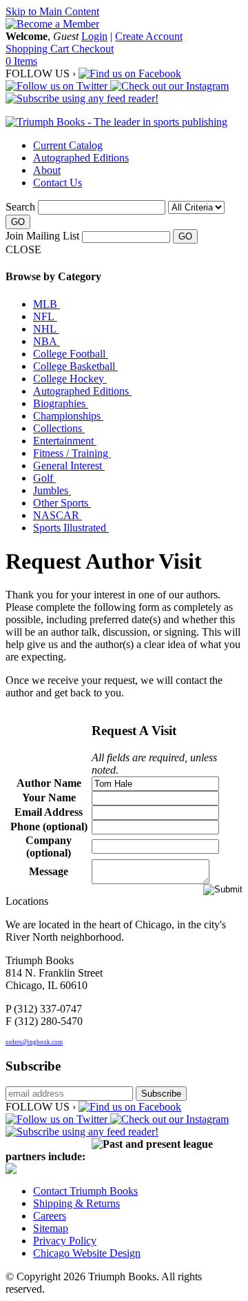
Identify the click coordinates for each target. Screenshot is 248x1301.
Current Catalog (68, 145)
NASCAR (57, 515)
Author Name (49, 783)
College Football (70, 354)
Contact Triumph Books (85, 1191)
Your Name (49, 797)
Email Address (48, 812)
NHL (46, 329)
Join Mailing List (42, 236)
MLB (46, 304)
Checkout (93, 49)
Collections (59, 428)
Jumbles (52, 490)
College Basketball (75, 366)
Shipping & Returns (76, 1203)
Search (20, 207)
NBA (46, 341)
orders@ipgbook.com (34, 1042)
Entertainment (64, 441)
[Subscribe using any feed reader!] (82, 98)
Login (94, 36)
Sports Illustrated (71, 528)
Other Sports (62, 503)
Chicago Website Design (87, 1253)
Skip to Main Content (52, 11)
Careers (49, 1216)
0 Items (21, 61)
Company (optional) (48, 846)
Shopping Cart (39, 49)
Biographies (60, 403)
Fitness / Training (72, 453)
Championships (68, 416)
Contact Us (57, 182)
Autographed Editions (81, 158)
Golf (44, 478)
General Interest (69, 465)
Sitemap (50, 1228)
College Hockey (70, 378)
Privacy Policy (64, 1240)
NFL (45, 316)
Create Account (149, 36)
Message (48, 871)
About (47, 170)
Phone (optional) (48, 826)
